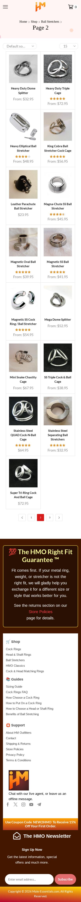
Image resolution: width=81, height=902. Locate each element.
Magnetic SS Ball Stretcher (58, 264)
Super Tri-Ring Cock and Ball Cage (23, 495)
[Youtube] (31, 804)
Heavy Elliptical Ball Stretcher (23, 148)
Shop (34, 21)
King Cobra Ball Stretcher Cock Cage (57, 148)
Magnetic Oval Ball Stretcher (23, 264)
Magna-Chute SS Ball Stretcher (58, 206)
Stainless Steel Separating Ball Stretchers (58, 435)
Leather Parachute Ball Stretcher (23, 206)
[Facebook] (8, 804)
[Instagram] (23, 804)
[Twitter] (15, 804)
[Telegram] (39, 804)
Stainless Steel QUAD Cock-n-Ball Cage (23, 435)
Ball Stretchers (50, 21)
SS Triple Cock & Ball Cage (57, 379)
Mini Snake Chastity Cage (23, 379)
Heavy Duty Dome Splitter (23, 90)
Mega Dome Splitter (57, 319)
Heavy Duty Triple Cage (58, 90)
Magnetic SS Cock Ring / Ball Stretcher (23, 322)
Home (23, 21)
